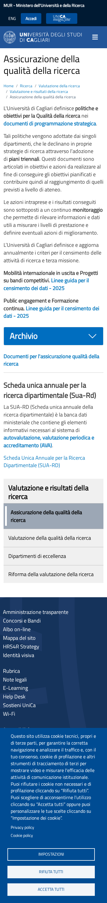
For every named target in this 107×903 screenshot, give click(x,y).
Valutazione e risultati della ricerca (39, 91)
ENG (12, 18)
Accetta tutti (51, 889)
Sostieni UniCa (19, 705)
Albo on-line (17, 629)
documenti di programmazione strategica (50, 123)
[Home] (43, 37)
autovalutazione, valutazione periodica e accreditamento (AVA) (49, 441)
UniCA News (62, 18)
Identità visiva (18, 655)
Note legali (15, 680)
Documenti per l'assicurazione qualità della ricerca (51, 360)
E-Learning (15, 688)
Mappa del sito (19, 638)
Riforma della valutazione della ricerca (51, 574)
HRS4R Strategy (21, 646)
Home (9, 86)
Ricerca (26, 86)
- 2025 (46, 284)
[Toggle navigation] (96, 37)
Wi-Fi (9, 714)
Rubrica (11, 671)
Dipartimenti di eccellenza (37, 556)
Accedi (31, 18)
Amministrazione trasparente (35, 612)
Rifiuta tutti (51, 872)
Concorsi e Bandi (22, 621)
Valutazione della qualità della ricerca (49, 538)
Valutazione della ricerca (59, 86)
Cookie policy (22, 835)
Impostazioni (51, 854)
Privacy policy (22, 827)
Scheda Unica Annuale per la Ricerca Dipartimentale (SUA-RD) (44, 462)
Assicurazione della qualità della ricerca (46, 516)
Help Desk (14, 697)
